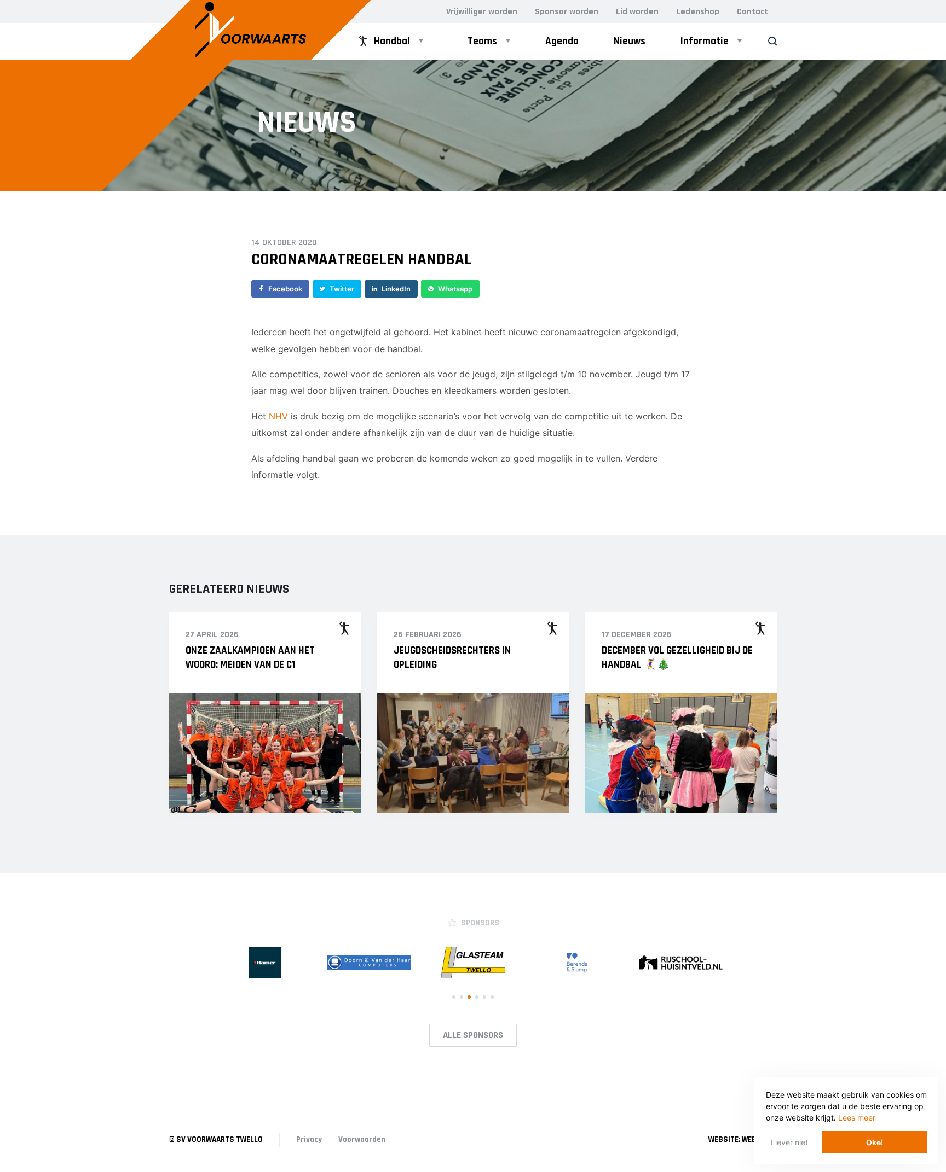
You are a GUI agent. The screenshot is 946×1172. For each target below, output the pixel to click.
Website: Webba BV (742, 1139)
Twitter (342, 288)
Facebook (285, 288)
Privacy (309, 1139)
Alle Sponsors (473, 1035)
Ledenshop (697, 12)
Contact (752, 12)
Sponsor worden (566, 12)
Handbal (392, 41)
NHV (278, 416)
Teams (482, 41)
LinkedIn (396, 288)
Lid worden (637, 12)
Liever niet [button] (789, 1142)
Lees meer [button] (856, 1117)
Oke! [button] (874, 1142)
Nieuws (629, 41)
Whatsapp (455, 288)
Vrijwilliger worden (481, 12)
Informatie (704, 41)
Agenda (562, 41)
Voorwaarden (361, 1139)
